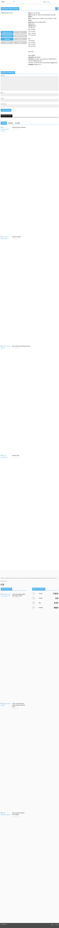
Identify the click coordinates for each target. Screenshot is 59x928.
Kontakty (56, 924)
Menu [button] (3, 1)
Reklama (52, 924)
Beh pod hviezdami (16, 236)
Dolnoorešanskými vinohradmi (19, 127)
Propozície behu (7, 36)
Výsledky (7, 39)
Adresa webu (3, 103)
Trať (20, 32)
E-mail (2, 98)
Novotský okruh (15, 455)
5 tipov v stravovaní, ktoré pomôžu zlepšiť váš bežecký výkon (18, 705)
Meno (2, 92)
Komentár (3, 75)
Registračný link (7, 32)
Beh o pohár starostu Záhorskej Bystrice (21, 346)
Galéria (7, 42)
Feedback (57, 423)
